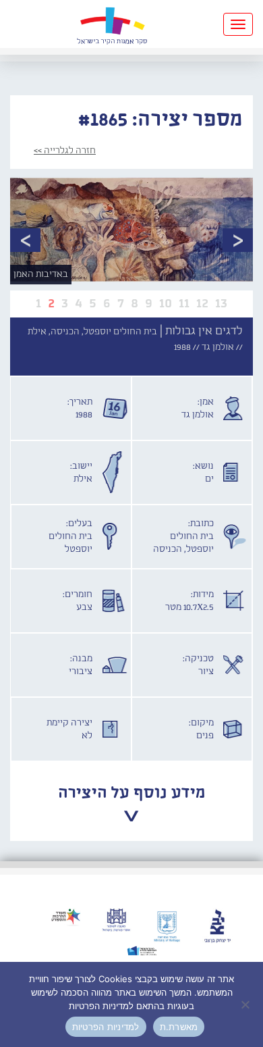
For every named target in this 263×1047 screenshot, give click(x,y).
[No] (246, 1004)
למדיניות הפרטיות (106, 1026)
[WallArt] (111, 24)
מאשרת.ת (179, 1026)
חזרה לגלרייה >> (65, 150)
